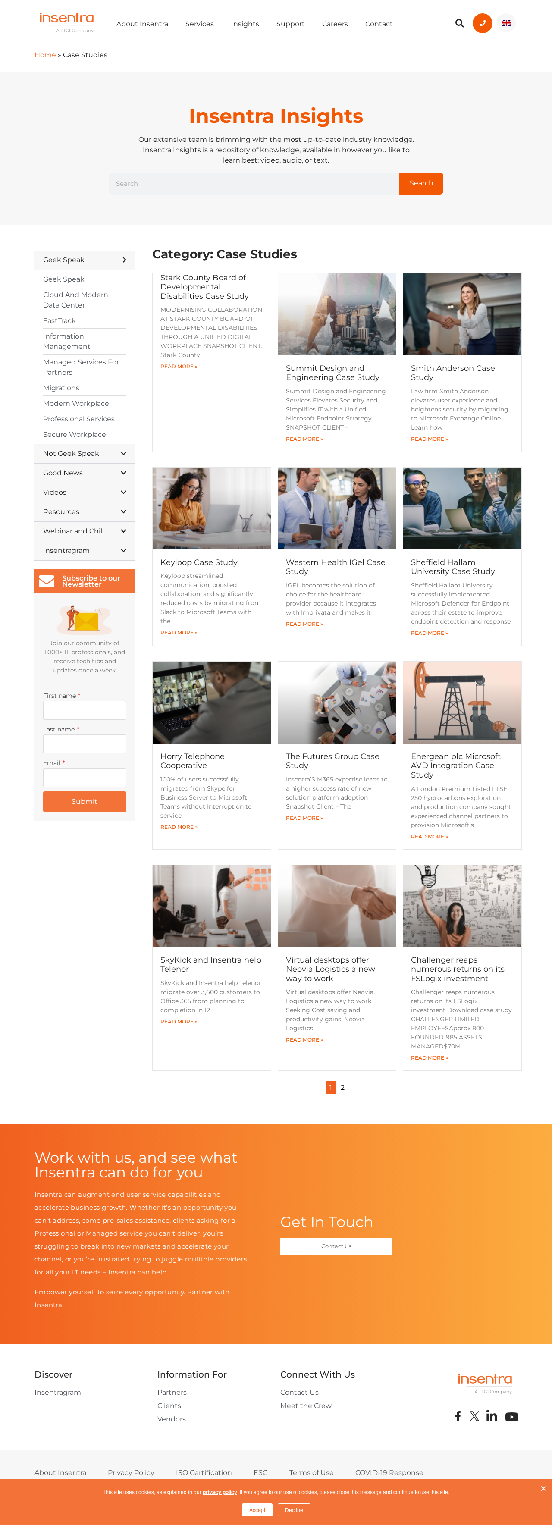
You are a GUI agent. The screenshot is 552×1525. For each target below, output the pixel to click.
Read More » (179, 366)
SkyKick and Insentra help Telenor (210, 964)
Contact (379, 24)
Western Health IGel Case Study (336, 567)
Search (421, 183)
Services (199, 24)
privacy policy (220, 1492)
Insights (245, 24)
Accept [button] (257, 1509)
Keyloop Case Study (199, 562)
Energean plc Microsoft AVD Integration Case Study (456, 766)
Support (290, 24)
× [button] (543, 1486)
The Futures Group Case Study (333, 761)
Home (45, 55)
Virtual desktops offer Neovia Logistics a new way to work (330, 969)
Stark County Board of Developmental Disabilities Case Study (204, 287)
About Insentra (142, 24)
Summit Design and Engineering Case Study (333, 373)
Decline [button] (294, 1509)
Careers (335, 24)
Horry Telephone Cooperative (192, 761)
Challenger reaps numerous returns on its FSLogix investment (458, 969)
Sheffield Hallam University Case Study (453, 567)
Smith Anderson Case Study (453, 373)
